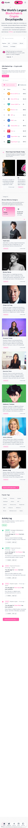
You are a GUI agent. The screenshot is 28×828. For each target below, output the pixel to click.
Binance (13, 109)
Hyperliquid (14, 141)
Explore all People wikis (9, 487)
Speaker (19, 498)
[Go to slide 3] (25, 219)
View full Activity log (10, 619)
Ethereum (5, 46)
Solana (21, 510)
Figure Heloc (14, 136)
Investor (5, 504)
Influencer (10, 507)
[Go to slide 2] (24, 219)
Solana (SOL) (14, 125)
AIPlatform (18, 507)
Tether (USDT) (15, 104)
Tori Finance (19, 552)
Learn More (10, 57)
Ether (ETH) (14, 99)
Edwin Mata (17, 605)
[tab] (9, 85)
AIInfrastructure (12, 510)
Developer (5, 501)
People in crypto (14, 583)
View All (4, 76)
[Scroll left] (3, 174)
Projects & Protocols (15, 548)
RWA (4, 507)
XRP (12, 115)
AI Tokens (15, 43)
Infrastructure (13, 504)
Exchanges (12, 46)
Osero (16, 570)
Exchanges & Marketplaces (17, 530)
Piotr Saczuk (18, 587)
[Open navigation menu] (25, 2)
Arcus (17, 534)
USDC (12, 120)
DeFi (9, 43)
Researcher (21, 504)
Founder (5, 498)
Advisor (12, 501)
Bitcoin (21, 43)
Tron (12, 131)
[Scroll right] (24, 174)
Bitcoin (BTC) (14, 93)
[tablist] (14, 85)
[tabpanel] (14, 116)
